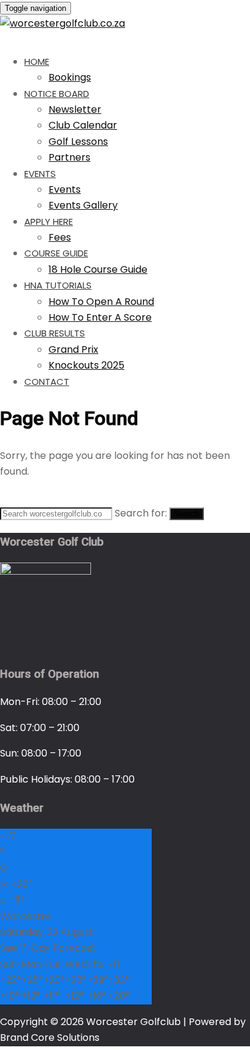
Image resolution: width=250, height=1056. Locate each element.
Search (186, 513)
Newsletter (75, 109)
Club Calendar (83, 125)
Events (40, 173)
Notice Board (56, 93)
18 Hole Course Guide (98, 269)
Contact (46, 381)
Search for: (141, 513)
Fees (60, 237)
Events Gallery (83, 205)
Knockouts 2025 (86, 365)
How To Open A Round (101, 302)
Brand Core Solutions (50, 1037)
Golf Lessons (78, 142)
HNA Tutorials (58, 285)
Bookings (70, 77)
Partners (69, 157)
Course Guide (56, 253)
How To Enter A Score (100, 317)
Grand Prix (73, 349)
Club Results (54, 333)
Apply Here (48, 221)
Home (36, 61)
